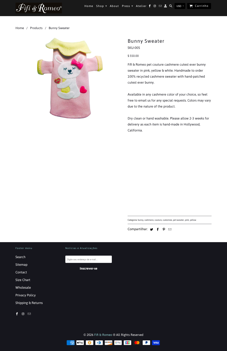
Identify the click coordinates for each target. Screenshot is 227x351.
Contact (21, 272)
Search (20, 257)
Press (127, 6)
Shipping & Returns (29, 303)
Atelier (141, 6)
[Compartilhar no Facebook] (157, 229)
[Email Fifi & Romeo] (29, 314)
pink (187, 220)
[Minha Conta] (166, 6)
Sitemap (21, 264)
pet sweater (178, 220)
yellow (193, 220)
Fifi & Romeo (103, 335)
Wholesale (23, 287)
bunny (140, 220)
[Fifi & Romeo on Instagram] (23, 314)
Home (88, 6)
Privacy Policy (25, 295)
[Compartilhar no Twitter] (151, 229)
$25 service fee (142, 175)
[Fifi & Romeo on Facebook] (17, 314)
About (114, 6)
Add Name (135, 168)
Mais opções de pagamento (191, 202)
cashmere (149, 220)
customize (167, 220)
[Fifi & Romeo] (38, 7)
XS (131, 156)
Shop (101, 6)
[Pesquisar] (171, 6)
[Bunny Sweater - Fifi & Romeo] (69, 78)
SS (141, 156)
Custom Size (183, 156)
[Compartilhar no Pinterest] (163, 229)
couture (158, 220)
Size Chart (22, 280)
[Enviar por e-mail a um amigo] (169, 229)
